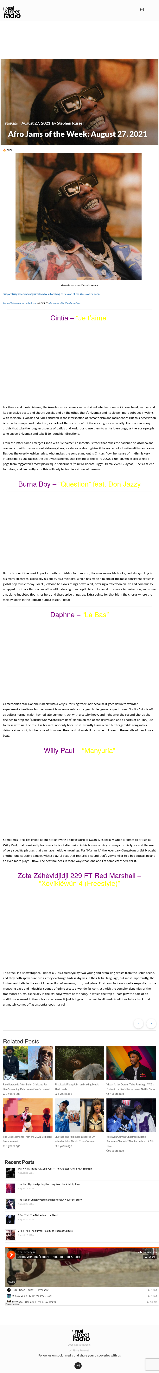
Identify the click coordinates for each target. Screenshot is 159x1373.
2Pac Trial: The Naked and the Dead (38, 1215)
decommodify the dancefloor (65, 303)
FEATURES (11, 123)
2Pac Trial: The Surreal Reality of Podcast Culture (45, 1230)
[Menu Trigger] (148, 10)
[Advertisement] (79, 34)
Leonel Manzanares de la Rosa (19, 303)
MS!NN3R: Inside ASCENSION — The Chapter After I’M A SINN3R (55, 1168)
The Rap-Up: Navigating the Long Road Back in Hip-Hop (49, 1184)
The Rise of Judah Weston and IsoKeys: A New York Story (50, 1199)
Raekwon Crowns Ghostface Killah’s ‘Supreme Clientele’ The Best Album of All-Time (130, 1141)
